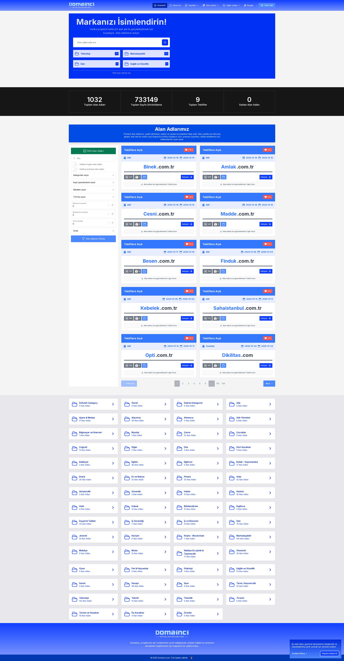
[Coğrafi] (223, 365)
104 (223, 383)
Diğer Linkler (232, 5)
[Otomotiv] (144, 177)
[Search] (165, 42)
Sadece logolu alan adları (91, 164)
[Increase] (112, 205)
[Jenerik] (223, 224)
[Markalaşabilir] (145, 224)
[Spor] (223, 318)
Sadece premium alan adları (92, 169)
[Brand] (81, 5)
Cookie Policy (298, 653)
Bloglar (250, 5)
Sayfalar (192, 5)
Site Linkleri (211, 5)
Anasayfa (161, 5)
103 (217, 383)
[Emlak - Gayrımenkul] (223, 177)
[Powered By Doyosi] (191, 658)
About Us (177, 5)
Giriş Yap (268, 5)
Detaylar (185, 177)
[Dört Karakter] (144, 365)
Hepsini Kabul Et (329, 653)
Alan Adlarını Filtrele (95, 239)
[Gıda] (223, 271)
